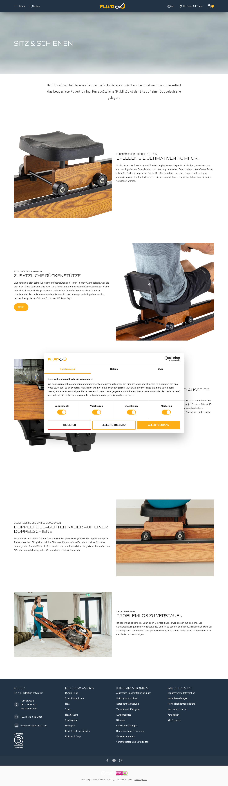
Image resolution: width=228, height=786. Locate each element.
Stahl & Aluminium (74, 698)
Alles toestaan (158, 425)
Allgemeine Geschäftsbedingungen (133, 692)
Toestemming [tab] (67, 369)
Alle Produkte (174, 720)
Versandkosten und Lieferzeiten (132, 741)
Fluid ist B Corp (73, 736)
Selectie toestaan (114, 425)
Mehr (21, 307)
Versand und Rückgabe (128, 709)
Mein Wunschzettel (177, 709)
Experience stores (125, 736)
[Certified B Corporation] (18, 739)
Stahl (67, 709)
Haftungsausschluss (126, 698)
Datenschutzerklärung (127, 703)
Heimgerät (70, 725)
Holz (67, 703)
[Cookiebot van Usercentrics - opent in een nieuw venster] (166, 358)
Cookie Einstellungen (126, 725)
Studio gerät (71, 720)
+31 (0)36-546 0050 (31, 716)
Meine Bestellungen (178, 698)
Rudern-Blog (71, 692)
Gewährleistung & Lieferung (130, 731)
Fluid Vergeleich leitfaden (77, 731)
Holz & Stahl (71, 714)
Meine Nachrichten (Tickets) (182, 703)
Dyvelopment (141, 779)
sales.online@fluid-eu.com (33, 725)
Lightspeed (119, 779)
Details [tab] (114, 369)
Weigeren (69, 425)
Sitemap (120, 720)
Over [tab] (160, 369)
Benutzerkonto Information (181, 692)
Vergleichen (173, 714)
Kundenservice (123, 714)
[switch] (96, 412)
